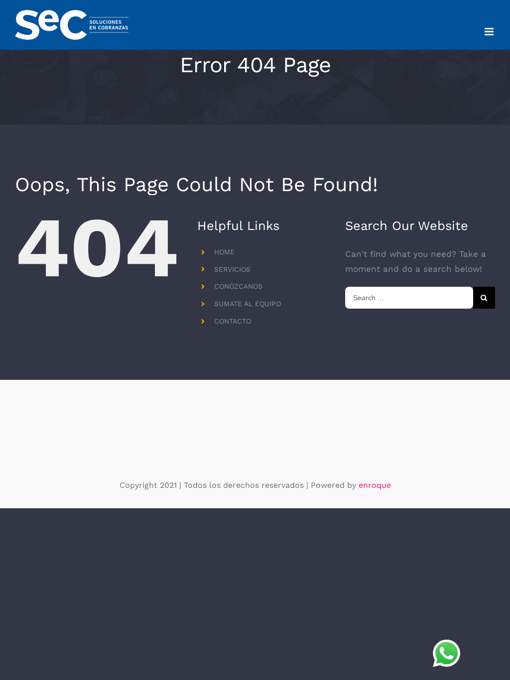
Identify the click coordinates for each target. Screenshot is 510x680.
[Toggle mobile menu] (490, 31)
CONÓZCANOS (238, 286)
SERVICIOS (232, 269)
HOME (224, 252)
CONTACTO (232, 321)
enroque (375, 485)
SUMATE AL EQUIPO (247, 304)
